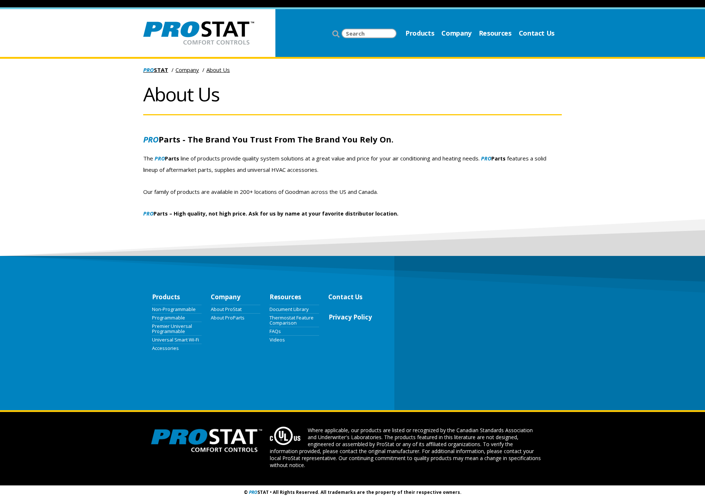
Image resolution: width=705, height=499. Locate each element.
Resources (495, 33)
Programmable (168, 317)
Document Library (289, 309)
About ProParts (228, 317)
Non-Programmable (174, 309)
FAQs (275, 331)
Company (456, 33)
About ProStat (226, 309)
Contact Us (536, 33)
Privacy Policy (350, 317)
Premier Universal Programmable (172, 328)
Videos (277, 339)
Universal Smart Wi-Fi (175, 339)
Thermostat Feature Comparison (292, 319)
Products (419, 33)
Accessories (165, 348)
